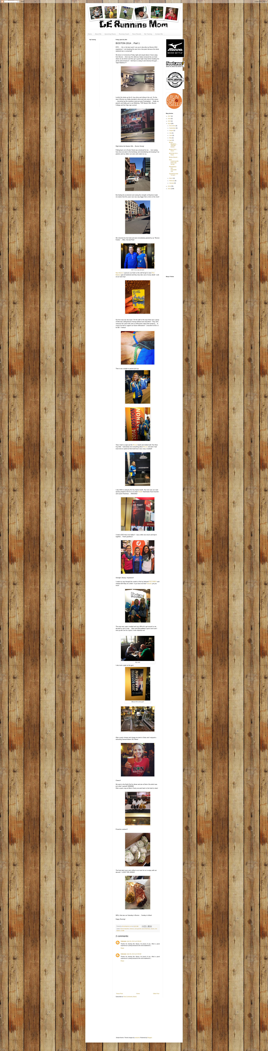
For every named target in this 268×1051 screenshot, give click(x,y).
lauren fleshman (146, 928)
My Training (148, 34)
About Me (98, 34)
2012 (169, 188)
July (170, 133)
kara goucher (138, 928)
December (172, 125)
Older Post (156, 993)
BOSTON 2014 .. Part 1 (173, 154)
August (171, 130)
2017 (169, 116)
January (171, 183)
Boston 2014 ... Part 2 (173, 150)
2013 (169, 186)
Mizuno (135, 445)
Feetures (149, 583)
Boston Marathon (124, 928)
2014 (169, 123)
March (171, 178)
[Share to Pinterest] (151, 926)
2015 (169, 121)
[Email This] (143, 926)
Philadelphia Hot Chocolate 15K (173, 169)
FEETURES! (153, 581)
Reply (122, 948)
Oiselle (140, 491)
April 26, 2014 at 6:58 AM (134, 941)
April (170, 140)
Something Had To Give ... (173, 174)
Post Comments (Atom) (130, 996)
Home (90, 34)
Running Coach (124, 34)
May (170, 138)
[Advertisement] (98, 74)
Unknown (123, 941)
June (170, 135)
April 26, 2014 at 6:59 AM (134, 954)
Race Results (136, 34)
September (172, 128)
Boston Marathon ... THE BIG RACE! (173, 145)
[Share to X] (147, 926)
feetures (132, 928)
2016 (169, 118)
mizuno (152, 928)
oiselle (122, 930)
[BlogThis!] (145, 926)
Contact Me (159, 34)
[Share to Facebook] (149, 926)
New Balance (120, 273)
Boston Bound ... (173, 157)
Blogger (149, 1037)
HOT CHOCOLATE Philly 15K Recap (173, 162)
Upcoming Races (110, 34)
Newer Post (119, 993)
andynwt (137, 1037)
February (172, 180)
